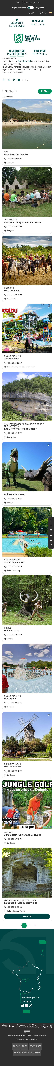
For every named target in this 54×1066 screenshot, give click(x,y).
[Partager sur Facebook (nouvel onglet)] (4, 80)
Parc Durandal (24, 61)
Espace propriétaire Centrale (27, 1039)
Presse (16, 1046)
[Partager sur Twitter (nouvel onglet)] (9, 80)
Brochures (35, 1046)
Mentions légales (14, 1035)
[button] (50, 13)
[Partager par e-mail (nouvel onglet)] (19, 80)
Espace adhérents (39, 1035)
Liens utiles (26, 1035)
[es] (50, 13)
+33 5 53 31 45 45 (32, 3)
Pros (24, 1046)
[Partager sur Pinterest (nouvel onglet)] (14, 80)
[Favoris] (42, 13)
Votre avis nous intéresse (27, 1052)
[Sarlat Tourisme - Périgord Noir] (27, 38)
